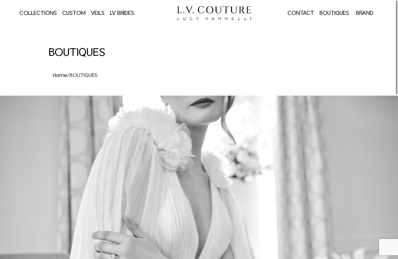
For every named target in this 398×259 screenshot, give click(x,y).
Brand (364, 13)
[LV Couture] (213, 13)
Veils (98, 13)
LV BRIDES (122, 13)
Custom (74, 13)
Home (60, 75)
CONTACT (301, 13)
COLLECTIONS (38, 13)
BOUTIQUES (335, 13)
